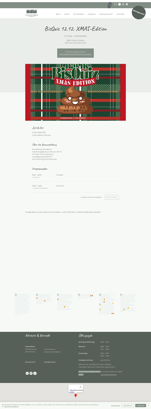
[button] (109, 5)
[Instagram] (123, 4)
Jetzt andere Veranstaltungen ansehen (75, 54)
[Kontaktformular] (35, 373)
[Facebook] (127, 4)
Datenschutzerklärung (11, 406)
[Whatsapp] (119, 4)
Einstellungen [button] (115, 405)
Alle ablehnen (127, 405)
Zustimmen (140, 405)
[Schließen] (148, 405)
